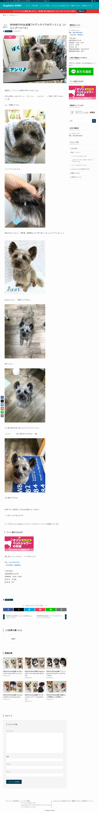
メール (8, 764)
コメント (9, 731)
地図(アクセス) (75, 173)
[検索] (94, 1)
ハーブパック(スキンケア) (79, 156)
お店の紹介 (74, 148)
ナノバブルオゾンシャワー (79, 165)
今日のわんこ (8, 31)
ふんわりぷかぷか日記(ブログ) (80, 169)
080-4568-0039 (14, 562)
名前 (7, 756)
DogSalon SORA (12, 5)
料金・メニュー (75, 152)
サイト (8, 772)
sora (13, 639)
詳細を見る (82, 11)
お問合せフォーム (76, 177)
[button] (8, 609)
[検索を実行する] (94, 121)
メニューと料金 (25, 801)
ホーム (9, 801)
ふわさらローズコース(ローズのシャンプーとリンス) (83, 160)
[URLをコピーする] (61, 609)
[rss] (92, 1)
